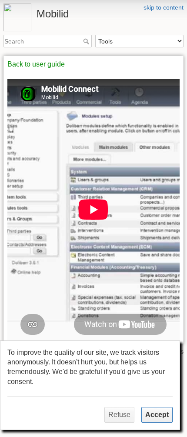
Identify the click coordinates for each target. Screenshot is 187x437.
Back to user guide (36, 64)
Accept (157, 414)
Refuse (119, 414)
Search (87, 41)
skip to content (164, 7)
